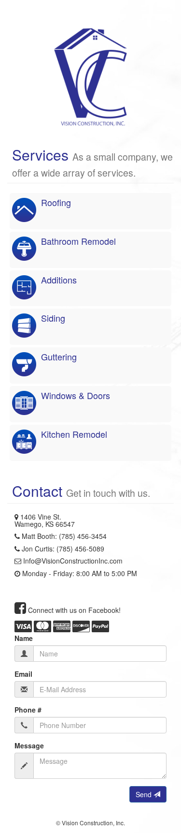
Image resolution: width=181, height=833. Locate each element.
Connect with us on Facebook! (73, 610)
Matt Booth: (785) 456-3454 (64, 536)
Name (23, 638)
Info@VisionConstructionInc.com (73, 560)
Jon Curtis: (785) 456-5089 (63, 548)
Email (23, 674)
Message (29, 745)
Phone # (28, 709)
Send (144, 794)
